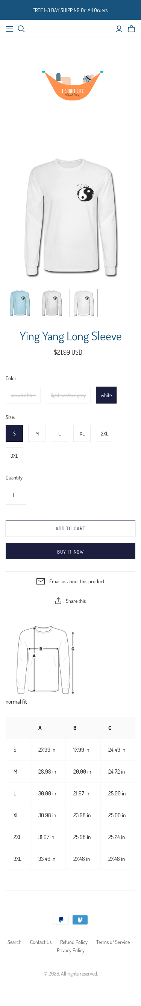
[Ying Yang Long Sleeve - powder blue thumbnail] (20, 303)
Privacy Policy (71, 950)
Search (14, 942)
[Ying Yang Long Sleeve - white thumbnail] (84, 303)
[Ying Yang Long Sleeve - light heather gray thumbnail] (52, 303)
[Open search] (21, 29)
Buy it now (70, 552)
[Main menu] (9, 29)
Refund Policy (74, 942)
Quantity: (15, 477)
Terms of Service (113, 942)
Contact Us (41, 942)
